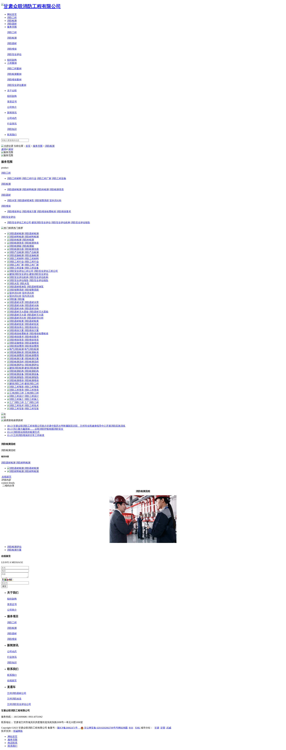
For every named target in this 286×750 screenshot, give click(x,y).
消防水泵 (24, 283)
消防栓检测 (28, 239)
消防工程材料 (31, 258)
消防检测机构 (31, 371)
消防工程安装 (31, 408)
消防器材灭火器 (35, 315)
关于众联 (12, 90)
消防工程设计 (31, 396)
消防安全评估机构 (38, 277)
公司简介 (12, 107)
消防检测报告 (31, 377)
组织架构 (12, 60)
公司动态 (12, 118)
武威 (168, 727)
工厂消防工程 (31, 402)
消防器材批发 (31, 324)
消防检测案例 (14, 74)
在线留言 (6, 476)
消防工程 (12, 17)
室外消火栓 (28, 293)
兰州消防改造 (14, 698)
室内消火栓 (28, 296)
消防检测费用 (31, 355)
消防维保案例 (14, 79)
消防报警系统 (31, 290)
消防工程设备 (31, 268)
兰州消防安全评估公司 (19, 704)
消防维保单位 (31, 327)
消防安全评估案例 (16, 85)
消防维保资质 (31, 340)
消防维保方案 (31, 330)
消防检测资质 (31, 243)
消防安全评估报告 (38, 280)
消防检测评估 (31, 365)
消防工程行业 (31, 261)
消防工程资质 (31, 390)
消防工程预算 (31, 386)
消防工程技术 (31, 405)
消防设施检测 (31, 255)
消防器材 (12, 23)
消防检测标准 (31, 352)
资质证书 (12, 101)
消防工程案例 (14, 68)
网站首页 (12, 14)
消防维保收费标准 (38, 333)
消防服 (20, 299)
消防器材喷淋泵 (35, 286)
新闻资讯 (12, 112)
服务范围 (12, 27)
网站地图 (123, 727)
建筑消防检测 (31, 368)
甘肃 (156, 727)
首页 (28, 146)
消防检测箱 (28, 246)
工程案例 (12, 63)
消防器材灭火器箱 (38, 311)
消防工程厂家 (31, 264)
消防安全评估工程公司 (46, 271)
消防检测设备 (31, 374)
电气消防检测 (31, 349)
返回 (3, 149)
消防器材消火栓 (35, 318)
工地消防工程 (31, 393)
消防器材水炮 (31, 305)
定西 (162, 727)
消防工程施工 (31, 399)
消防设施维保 (31, 343)
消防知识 (12, 129)
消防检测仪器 (31, 249)
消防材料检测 (31, 236)
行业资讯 (12, 123)
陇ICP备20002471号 (67, 727)
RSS (131, 727)
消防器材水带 (31, 302)
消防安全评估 (14, 54)
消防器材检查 (31, 321)
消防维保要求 (31, 336)
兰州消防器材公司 (16, 693)
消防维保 (12, 49)
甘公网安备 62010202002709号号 (101, 727)
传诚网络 (18, 731)
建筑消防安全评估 (38, 274)
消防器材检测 (31, 233)
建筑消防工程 (31, 383)
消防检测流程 (31, 361)
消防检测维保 (31, 380)
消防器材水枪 (31, 308)
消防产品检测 (31, 252)
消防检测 (12, 20)
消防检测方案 (31, 358)
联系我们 (12, 134)
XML (137, 727)
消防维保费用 (31, 346)
